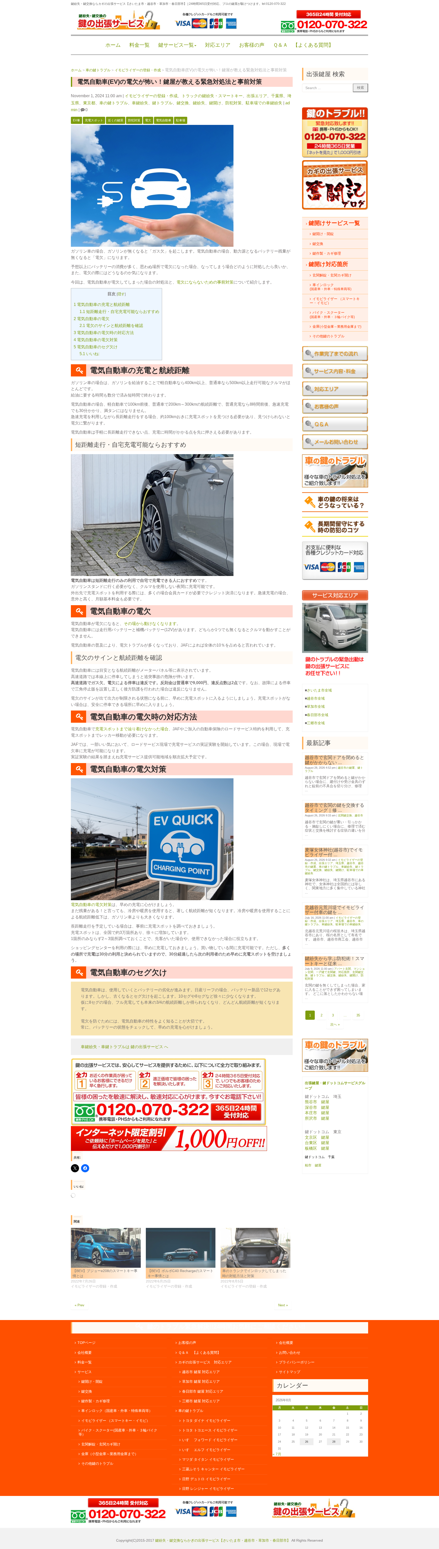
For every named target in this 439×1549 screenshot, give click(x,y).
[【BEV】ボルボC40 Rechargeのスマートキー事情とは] (181, 1248)
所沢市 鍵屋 (317, 1118)
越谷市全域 (316, 698)
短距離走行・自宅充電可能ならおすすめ (119, 311)
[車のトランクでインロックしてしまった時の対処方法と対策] (255, 1248)
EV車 (76, 120)
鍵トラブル (162, 103)
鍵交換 (183, 103)
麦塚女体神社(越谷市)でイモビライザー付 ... (334, 852)
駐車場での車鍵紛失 (264, 103)
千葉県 (277, 95)
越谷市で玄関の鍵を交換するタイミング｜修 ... (334, 808)
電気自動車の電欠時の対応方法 (104, 333)
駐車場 (180, 120)
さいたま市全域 (319, 690)
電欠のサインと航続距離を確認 (111, 325)
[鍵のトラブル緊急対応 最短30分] (335, 156)
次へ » (335, 1024)
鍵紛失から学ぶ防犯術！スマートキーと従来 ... (334, 961)
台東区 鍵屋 (317, 1143)
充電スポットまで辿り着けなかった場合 (131, 729)
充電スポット (94, 120)
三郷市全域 (316, 723)
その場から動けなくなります (150, 623)
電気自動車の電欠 (91, 319)
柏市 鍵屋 (313, 1165)
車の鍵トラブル (113, 103)
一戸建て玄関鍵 (326, 972)
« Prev (79, 1305)
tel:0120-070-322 (274, 4)
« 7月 (277, 1454)
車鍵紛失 (140, 103)
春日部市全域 (317, 715)
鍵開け (215, 103)
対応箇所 (344, 972)
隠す (121, 294)
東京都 (89, 103)
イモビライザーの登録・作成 (151, 95)
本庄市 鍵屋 (317, 1113)
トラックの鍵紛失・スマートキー (212, 95)
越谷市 (359, 815)
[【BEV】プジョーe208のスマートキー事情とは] (106, 1248)
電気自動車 (163, 120)
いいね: (89, 354)
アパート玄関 (342, 968)
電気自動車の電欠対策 (96, 340)
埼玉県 (340, 863)
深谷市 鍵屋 (317, 1107)
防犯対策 (233, 103)
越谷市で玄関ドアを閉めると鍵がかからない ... (334, 760)
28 (333, 1441)
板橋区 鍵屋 (317, 1148)
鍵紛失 (199, 103)
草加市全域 (316, 706)
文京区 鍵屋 (317, 1137)
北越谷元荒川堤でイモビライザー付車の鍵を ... (334, 910)
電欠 (148, 120)
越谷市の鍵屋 (346, 767)
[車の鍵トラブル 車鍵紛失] (335, 1071)
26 (306, 1441)
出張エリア (257, 95)
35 (358, 1015)
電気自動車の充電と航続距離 (102, 304)
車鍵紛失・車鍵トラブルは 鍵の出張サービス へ (124, 1046)
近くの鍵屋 (115, 120)
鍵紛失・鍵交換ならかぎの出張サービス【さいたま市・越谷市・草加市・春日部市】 (222, 1540)
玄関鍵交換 (345, 815)
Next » (283, 1305)
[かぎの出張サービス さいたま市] (118, 28)
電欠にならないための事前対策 (205, 282)
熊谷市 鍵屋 (317, 1102)
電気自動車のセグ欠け (96, 347)
